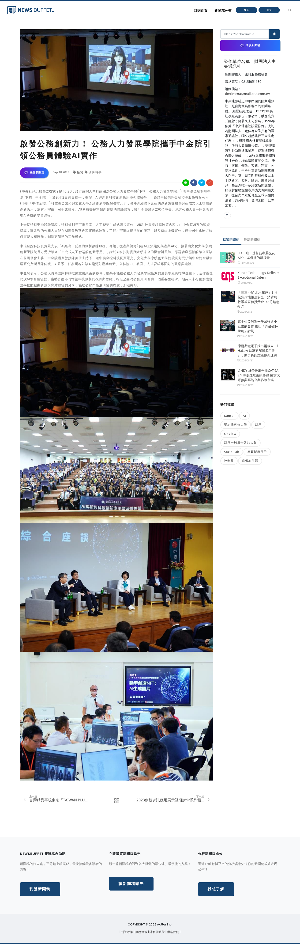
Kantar (229, 415)
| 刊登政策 (127, 932)
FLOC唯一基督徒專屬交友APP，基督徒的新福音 (256, 255)
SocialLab (231, 452)
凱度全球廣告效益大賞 (240, 442)
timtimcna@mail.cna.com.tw (247, 93)
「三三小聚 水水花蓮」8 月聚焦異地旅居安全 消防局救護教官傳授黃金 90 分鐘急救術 (258, 299)
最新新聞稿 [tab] (252, 239)
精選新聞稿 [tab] (231, 239)
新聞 (80, 172)
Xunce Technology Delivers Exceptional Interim (259, 275)
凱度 (258, 424)
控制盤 (229, 461)
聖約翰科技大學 (235, 424)
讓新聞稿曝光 (131, 883)
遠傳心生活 (250, 461)
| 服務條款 (141, 932)
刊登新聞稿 (40, 889)
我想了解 (216, 889)
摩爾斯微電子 (257, 452)
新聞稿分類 (223, 10)
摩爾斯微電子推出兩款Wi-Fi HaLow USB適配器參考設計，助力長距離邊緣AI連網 (258, 350)
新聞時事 (95, 172)
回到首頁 (200, 10)
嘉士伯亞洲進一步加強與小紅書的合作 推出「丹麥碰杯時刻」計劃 (258, 326)
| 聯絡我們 (172, 932)
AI (244, 415)
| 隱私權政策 (156, 932)
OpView (230, 434)
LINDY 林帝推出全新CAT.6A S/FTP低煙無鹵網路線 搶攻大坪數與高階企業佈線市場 (259, 375)
